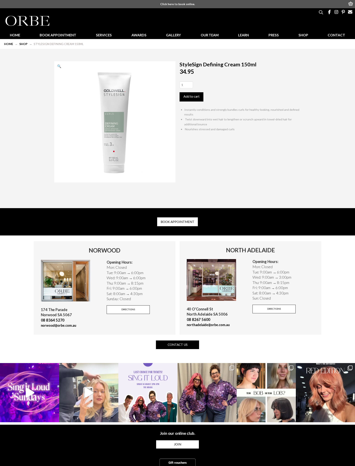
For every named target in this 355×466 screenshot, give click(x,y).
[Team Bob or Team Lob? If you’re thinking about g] (266, 392)
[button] (351, 3)
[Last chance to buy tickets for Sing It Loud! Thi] (148, 392)
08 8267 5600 (199, 319)
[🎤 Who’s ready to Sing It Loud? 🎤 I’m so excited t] (207, 392)
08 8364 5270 (53, 320)
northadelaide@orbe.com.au (208, 325)
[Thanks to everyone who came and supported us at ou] (29, 392)
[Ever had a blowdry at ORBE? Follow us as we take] (88, 392)
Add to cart (191, 96)
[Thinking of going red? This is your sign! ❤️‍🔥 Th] (325, 392)
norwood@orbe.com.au (58, 325)
